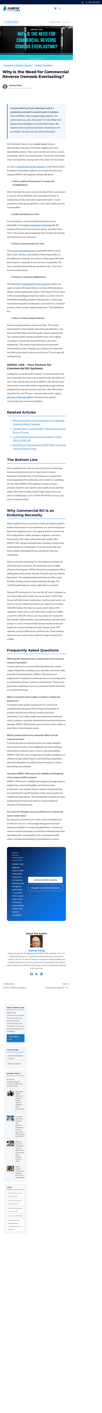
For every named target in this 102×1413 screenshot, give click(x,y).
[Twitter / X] (36, 974)
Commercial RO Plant (15, 1216)
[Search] (59, 9)
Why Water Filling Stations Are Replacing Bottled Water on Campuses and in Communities (19, 1101)
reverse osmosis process (23, 250)
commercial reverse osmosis (30, 166)
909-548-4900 (94, 2)
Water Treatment (44, 65)
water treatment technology (38, 225)
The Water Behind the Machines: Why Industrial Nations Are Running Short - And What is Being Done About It (20, 1126)
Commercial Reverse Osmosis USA (15, 1209)
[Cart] (55, 9)
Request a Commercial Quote (45, 888)
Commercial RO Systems (45, 880)
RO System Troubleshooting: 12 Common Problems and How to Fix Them (15, 1083)
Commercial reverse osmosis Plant (15, 1194)
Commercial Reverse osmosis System (15, 1202)
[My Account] (83, 2)
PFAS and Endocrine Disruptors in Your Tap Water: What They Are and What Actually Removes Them (19, 1151)
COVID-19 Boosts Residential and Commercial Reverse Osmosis (15, 1224)
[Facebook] (31, 974)
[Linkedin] (41, 974)
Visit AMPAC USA (14, 1038)
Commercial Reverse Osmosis (17, 65)
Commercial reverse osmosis (35, 284)
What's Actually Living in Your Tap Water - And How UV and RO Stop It (20, 1172)
